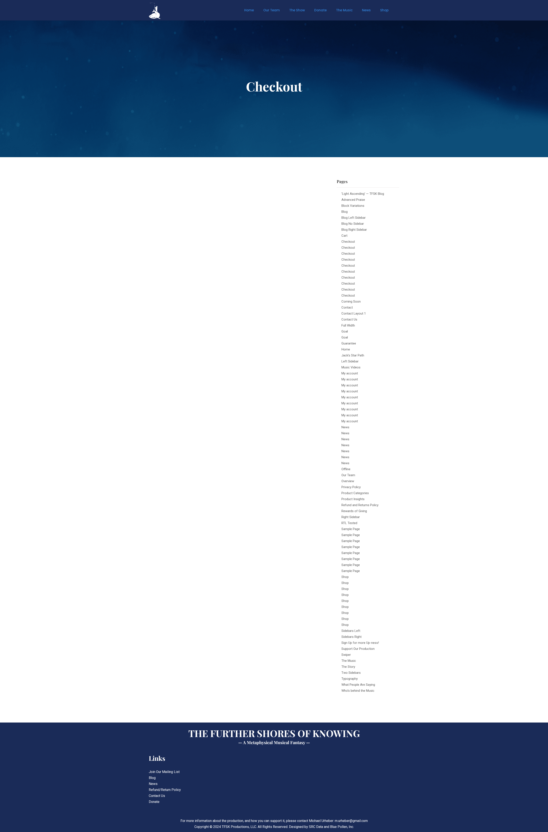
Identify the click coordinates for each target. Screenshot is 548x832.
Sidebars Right (351, 637)
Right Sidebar (350, 517)
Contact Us (349, 319)
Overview (347, 481)
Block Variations (352, 206)
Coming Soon (351, 301)
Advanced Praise (353, 200)
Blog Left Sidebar (353, 218)
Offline (345, 469)
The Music (344, 10)
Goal (344, 331)
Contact (347, 307)
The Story (348, 667)
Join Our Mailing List (164, 772)
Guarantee (348, 343)
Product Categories (355, 493)
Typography (349, 679)
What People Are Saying (358, 685)
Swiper (346, 655)
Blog (344, 212)
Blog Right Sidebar (354, 230)
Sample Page (350, 529)
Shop (384, 10)
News (366, 10)
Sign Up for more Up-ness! (360, 643)
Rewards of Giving (354, 511)
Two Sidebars (351, 673)
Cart (344, 236)
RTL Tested (349, 523)
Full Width (348, 325)
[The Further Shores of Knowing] (161, 10)
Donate (320, 10)
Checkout (348, 242)
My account (349, 373)
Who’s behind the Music (357, 691)
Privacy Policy (351, 487)
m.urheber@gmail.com (351, 821)
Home (249, 10)
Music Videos (350, 367)
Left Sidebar (350, 361)
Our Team (271, 10)
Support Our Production (358, 649)
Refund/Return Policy (165, 790)
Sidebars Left (350, 631)
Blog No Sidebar (352, 224)
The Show (297, 10)
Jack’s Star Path (352, 355)
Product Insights (353, 499)
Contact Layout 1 (353, 313)
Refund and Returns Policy (359, 505)
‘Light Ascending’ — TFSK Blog (362, 194)
